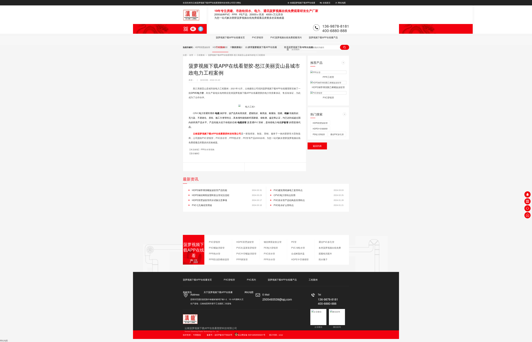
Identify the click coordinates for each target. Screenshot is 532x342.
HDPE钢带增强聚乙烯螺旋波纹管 (328, 87)
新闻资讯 (236, 47)
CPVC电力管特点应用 (284, 195)
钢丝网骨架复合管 (273, 241)
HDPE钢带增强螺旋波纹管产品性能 (209, 190)
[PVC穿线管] (328, 92)
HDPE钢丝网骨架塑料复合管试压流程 (210, 195)
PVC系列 (251, 279)
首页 (191, 55)
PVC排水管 (269, 253)
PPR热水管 (214, 253)
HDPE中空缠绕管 (320, 128)
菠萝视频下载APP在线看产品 (323, 37)
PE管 (293, 241)
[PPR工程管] (328, 72)
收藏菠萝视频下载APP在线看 (302, 2)
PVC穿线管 (257, 37)
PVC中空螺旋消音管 (246, 253)
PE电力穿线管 (319, 134)
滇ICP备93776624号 (223, 334)
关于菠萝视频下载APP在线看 (262, 47)
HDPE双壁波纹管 (202, 47)
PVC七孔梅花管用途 (202, 205)
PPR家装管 (242, 259)
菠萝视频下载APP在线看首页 (230, 37)
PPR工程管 (328, 77)
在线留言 (326, 2)
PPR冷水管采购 (207, 149)
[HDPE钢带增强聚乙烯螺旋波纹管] (328, 82)
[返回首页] (527, 215)
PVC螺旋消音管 (217, 247)
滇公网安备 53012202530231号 (251, 334)
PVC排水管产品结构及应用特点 (289, 200)
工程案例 (220, 47)
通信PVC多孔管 (337, 134)
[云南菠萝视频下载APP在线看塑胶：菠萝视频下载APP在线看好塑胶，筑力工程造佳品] (440, 33)
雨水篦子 (323, 259)
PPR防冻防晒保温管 (219, 259)
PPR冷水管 (269, 259)
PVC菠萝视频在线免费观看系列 (286, 37)
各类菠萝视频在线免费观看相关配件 (330, 250)
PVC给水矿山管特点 (284, 205)
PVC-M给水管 (298, 247)
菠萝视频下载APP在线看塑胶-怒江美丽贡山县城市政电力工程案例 (236, 55)
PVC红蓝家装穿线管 (246, 247)
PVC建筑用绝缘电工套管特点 (288, 190)
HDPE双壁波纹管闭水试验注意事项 (209, 200)
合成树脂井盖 (298, 253)
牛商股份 (197, 334)
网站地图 (342, 2)
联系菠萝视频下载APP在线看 (298, 47)
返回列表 (317, 145)
